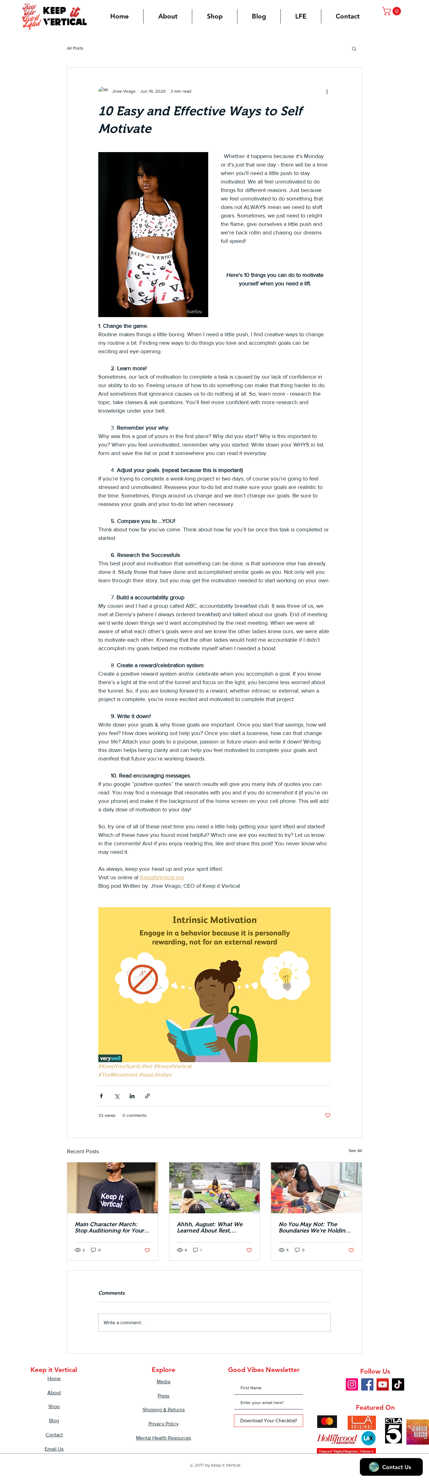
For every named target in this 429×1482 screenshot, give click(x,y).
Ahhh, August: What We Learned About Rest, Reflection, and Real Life (209, 1227)
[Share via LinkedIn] (132, 1096)
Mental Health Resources (163, 1438)
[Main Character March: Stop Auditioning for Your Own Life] (112, 1187)
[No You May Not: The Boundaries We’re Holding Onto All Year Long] (316, 1187)
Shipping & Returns (164, 1409)
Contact (54, 1434)
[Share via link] (147, 1096)
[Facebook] (367, 1384)
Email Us (54, 1449)
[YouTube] (383, 1384)
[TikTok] (398, 1384)
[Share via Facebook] (101, 1096)
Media (163, 1381)
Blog (54, 1420)
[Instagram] (352, 1384)
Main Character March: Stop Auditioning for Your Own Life (109, 1227)
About (54, 1392)
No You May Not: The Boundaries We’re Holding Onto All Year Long (314, 1227)
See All (355, 1150)
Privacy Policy (164, 1423)
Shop (54, 1406)
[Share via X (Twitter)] (117, 1096)
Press (163, 1395)
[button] (392, 11)
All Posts (75, 48)
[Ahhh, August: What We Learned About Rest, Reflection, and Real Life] (214, 1187)
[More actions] (327, 91)
